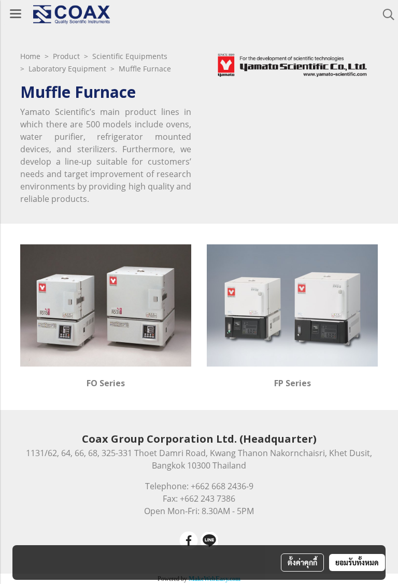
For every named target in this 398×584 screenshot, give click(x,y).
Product (66, 56)
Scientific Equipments (129, 56)
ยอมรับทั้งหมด (357, 562)
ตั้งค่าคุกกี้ (302, 562)
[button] (385, 14)
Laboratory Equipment (67, 69)
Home (31, 56)
